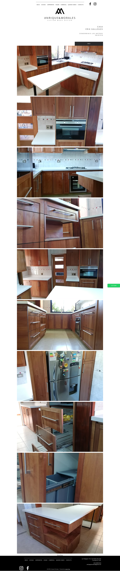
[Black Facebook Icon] (90, 4)
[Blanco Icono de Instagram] (21, 568)
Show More (60, 555)
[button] (60, 71)
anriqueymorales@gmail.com (94, 564)
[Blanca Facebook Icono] (27, 568)
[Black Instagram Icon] (95, 4)
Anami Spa (67, 569)
